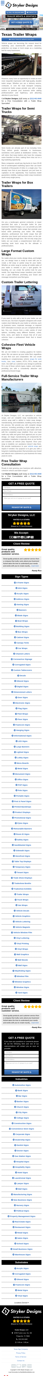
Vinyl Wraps (22, 949)
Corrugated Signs (22, 665)
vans (13, 361)
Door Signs (22, 697)
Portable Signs (22, 796)
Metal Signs (22, 769)
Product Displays (22, 812)
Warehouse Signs (22, 1255)
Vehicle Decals (22, 911)
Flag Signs (22, 708)
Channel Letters (22, 654)
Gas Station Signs (22, 1156)
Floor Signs (22, 719)
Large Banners (22, 747)
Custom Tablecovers (22, 670)
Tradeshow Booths (22, 883)
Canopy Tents (22, 643)
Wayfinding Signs (22, 971)
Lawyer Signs (22, 1183)
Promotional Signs (22, 818)
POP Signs (22, 785)
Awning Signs (22, 605)
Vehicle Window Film (22, 933)
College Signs (22, 1118)
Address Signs (22, 599)
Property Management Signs (22, 1216)
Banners (22, 610)
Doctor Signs (22, 1151)
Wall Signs (22, 965)
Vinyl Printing (22, 944)
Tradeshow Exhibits (22, 889)
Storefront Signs (22, 856)
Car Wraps (22, 648)
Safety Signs (22, 840)
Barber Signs (22, 1101)
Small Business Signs (22, 1249)
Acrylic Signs (22, 594)
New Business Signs (22, 1200)
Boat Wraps (22, 621)
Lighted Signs (22, 752)
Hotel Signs (22, 1173)
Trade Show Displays (22, 878)
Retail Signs (22, 1233)
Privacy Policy (20, 1353)
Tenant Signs (22, 872)
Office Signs (22, 780)
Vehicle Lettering (22, 922)
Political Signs (22, 1211)
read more (35, 566)
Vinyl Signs (22, 1296)
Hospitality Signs (22, 1167)
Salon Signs (22, 1238)
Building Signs (22, 626)
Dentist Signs (22, 1145)
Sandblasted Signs (22, 845)
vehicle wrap (33, 446)
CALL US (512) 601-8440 (16, 12)
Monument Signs (22, 774)
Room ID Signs (22, 834)
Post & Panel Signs (22, 801)
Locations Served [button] (21, 1303)
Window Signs (22, 987)
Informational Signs (22, 736)
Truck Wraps (22, 900)
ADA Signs (22, 588)
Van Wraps (22, 905)
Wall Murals (22, 960)
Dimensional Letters (22, 692)
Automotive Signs (22, 1085)
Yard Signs (22, 993)
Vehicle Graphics (22, 916)
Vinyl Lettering (22, 938)
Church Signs (22, 1107)
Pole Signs (22, 790)
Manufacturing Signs (22, 1194)
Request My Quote (21, 507)
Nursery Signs (22, 1205)
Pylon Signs (22, 823)
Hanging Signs (22, 730)
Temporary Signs (22, 867)
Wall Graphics (22, 954)
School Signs (22, 1244)
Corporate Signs (22, 1134)
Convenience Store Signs (22, 1129)
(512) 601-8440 (35, 98)
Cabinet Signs (22, 637)
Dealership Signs (22, 1140)
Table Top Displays (22, 861)
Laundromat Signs (22, 1178)
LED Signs (22, 741)
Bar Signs (22, 1096)
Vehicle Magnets (22, 927)
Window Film (22, 976)
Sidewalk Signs (22, 851)
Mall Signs (22, 1189)
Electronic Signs (22, 703)
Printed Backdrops (22, 807)
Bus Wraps (22, 632)
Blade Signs (22, 616)
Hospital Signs (22, 1162)
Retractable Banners (22, 829)
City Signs (22, 1112)
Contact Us (32, 12)
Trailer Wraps (22, 894)
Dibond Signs (22, 681)
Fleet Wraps (22, 714)
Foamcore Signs (22, 725)
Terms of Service (20, 1357)
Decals (22, 676)
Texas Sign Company (21, 1349)
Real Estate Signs (22, 1222)
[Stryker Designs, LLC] (21, 1311)
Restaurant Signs (22, 1227)
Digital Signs (22, 687)
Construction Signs (22, 1123)
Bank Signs (22, 1090)
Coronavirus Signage (22, 659)
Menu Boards (22, 763)
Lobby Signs (22, 758)
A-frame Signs (22, 583)
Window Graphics (22, 982)
